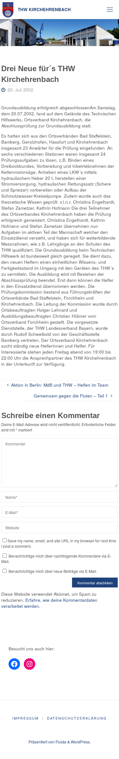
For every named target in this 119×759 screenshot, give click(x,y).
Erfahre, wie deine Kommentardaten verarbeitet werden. (49, 603)
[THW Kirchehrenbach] (8, 9)
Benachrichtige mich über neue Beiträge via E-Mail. (53, 571)
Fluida (60, 741)
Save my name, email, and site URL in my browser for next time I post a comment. (58, 543)
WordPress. (81, 741)
